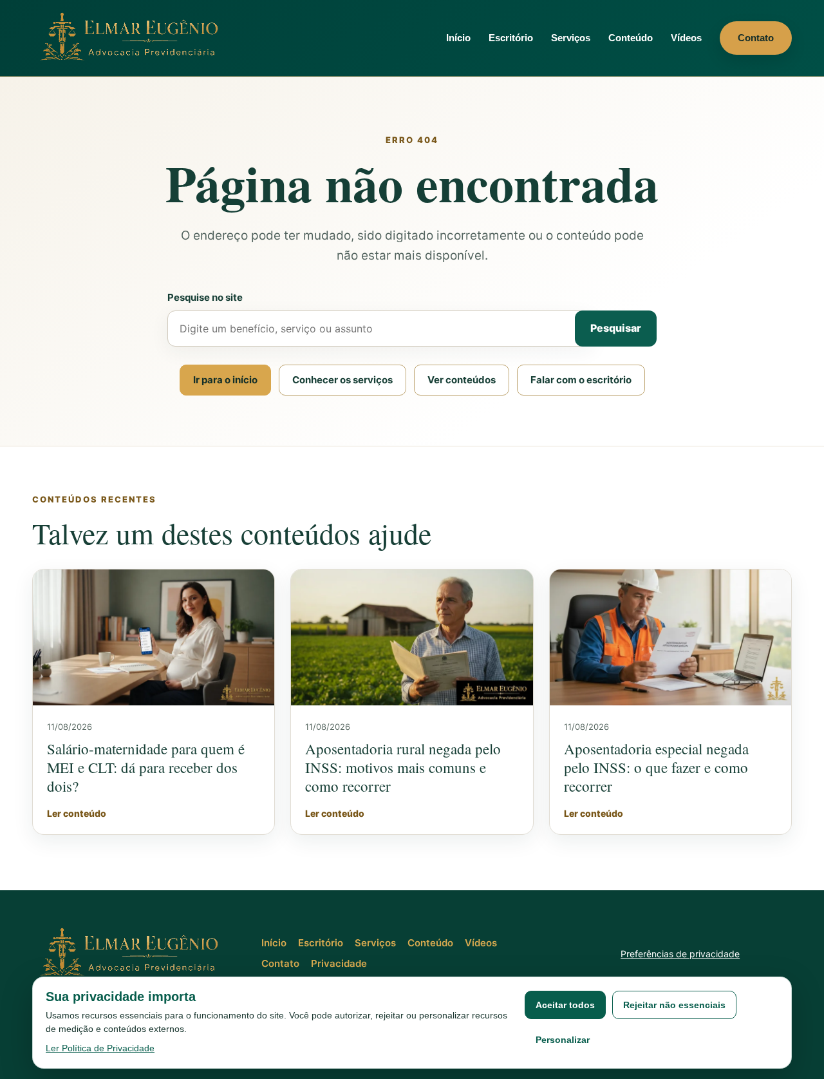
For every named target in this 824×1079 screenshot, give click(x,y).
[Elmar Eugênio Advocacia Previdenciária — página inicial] (132, 38)
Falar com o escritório (581, 380)
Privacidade (339, 963)
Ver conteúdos (461, 380)
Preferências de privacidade (680, 953)
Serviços (570, 37)
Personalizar (563, 1040)
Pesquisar (615, 327)
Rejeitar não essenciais (674, 1005)
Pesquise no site (205, 297)
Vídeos (686, 37)
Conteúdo (630, 37)
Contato (756, 37)
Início (458, 37)
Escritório (511, 37)
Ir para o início (225, 380)
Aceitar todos (565, 1005)
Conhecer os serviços (342, 380)
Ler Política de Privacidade (100, 1048)
